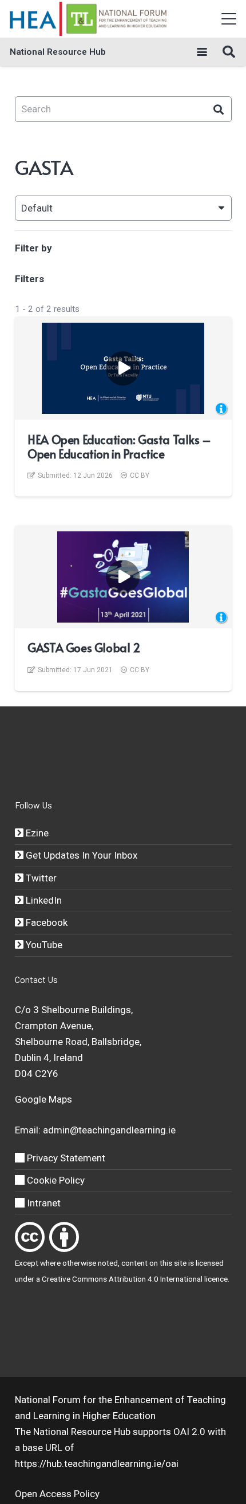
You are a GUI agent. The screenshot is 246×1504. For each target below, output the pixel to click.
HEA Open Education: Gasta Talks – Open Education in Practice (119, 446)
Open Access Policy (57, 1493)
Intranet (43, 1203)
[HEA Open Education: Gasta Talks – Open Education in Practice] (123, 368)
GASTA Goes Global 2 (83, 648)
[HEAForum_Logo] (89, 19)
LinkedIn (42, 900)
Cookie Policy (55, 1180)
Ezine (36, 833)
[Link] (30, 1237)
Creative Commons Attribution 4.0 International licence (135, 1278)
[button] (228, 18)
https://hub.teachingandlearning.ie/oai (96, 1463)
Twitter (40, 878)
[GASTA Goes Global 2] (123, 577)
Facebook (45, 922)
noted (108, 1262)
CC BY (139, 475)
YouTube (42, 944)
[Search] (219, 109)
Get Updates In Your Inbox (80, 855)
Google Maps (43, 1099)
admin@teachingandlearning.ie (109, 1130)
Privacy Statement (65, 1158)
